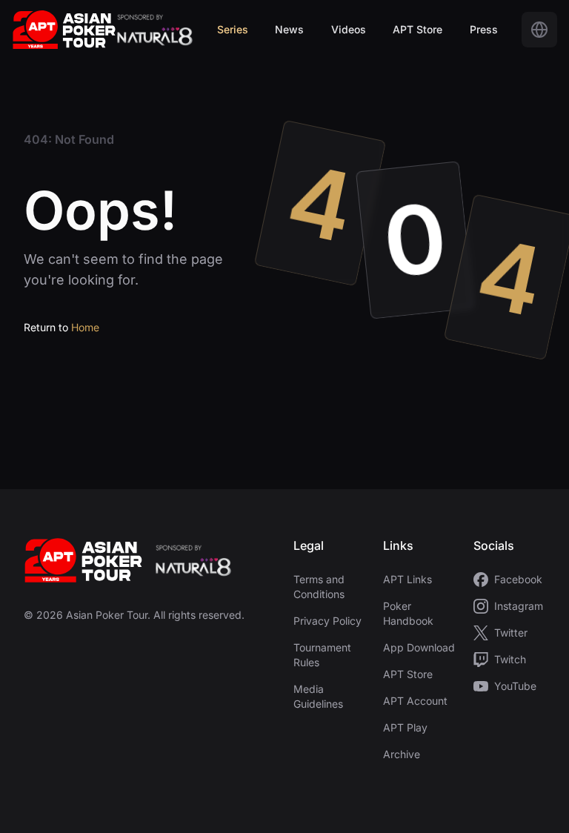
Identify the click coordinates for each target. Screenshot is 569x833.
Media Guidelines (318, 696)
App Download (419, 647)
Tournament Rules (322, 654)
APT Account (415, 700)
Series (232, 29)
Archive (401, 754)
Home (85, 327)
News (289, 29)
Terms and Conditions (319, 586)
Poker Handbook (408, 613)
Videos (348, 29)
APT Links (407, 579)
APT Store (417, 29)
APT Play (405, 727)
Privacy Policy (327, 620)
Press (484, 29)
